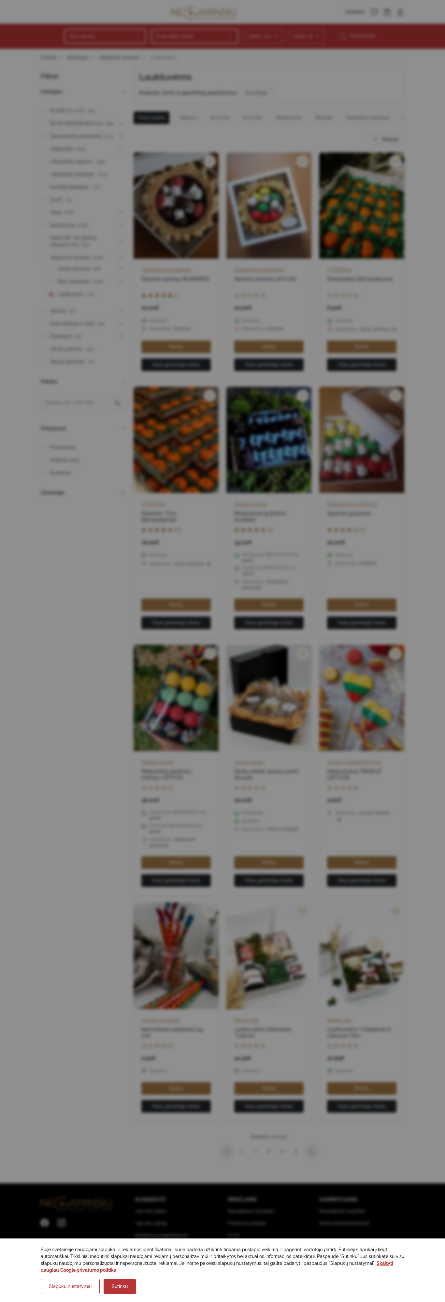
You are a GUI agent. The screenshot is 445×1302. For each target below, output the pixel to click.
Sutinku (120, 1286)
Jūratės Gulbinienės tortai (354, 762)
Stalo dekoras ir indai (77, 323)
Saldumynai (69, 225)
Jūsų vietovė (82, 36)
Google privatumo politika (88, 1270)
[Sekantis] (311, 1151)
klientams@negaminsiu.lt (161, 1235)
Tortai (62, 212)
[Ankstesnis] (227, 1151)
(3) (362, 529)
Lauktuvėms (76, 294)
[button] (374, 12)
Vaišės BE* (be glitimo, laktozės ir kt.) (73, 241)
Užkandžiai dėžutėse (78, 174)
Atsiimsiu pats (64, 460)
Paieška (49, 381)
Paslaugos (66, 336)
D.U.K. (234, 1235)
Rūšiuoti (390, 139)
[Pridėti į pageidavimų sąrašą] (210, 161)
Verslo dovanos (79, 268)
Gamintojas (53, 492)
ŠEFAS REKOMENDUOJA (82, 123)
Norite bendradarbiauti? (344, 1223)
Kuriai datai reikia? (175, 36)
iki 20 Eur (253, 117)
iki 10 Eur (220, 117)
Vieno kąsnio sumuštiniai (82, 136)
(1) (176, 294)
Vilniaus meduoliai (160, 1020)
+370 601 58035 (151, 1223)
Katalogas (78, 57)
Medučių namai (250, 504)
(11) (270, 529)
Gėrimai (63, 310)
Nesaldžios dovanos (367, 117)
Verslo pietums (72, 349)
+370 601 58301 (151, 1211)
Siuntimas (60, 472)
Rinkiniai (324, 117)
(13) (177, 529)
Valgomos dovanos (119, 57)
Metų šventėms (80, 281)
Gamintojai (256, 92)
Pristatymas (362, 35)
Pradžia (49, 57)
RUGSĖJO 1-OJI (72, 110)
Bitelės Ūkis (246, 1020)
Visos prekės (151, 117)
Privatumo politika (247, 1223)
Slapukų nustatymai (70, 1286)
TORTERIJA (339, 269)
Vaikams (188, 117)
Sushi (61, 199)
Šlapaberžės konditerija (166, 269)
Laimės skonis (249, 762)
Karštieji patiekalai (75, 187)
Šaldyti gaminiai (71, 361)
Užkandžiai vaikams (78, 161)
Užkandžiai (67, 149)
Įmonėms (355, 11)
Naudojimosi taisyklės (251, 1211)
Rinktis (176, 346)
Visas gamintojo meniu (176, 364)
